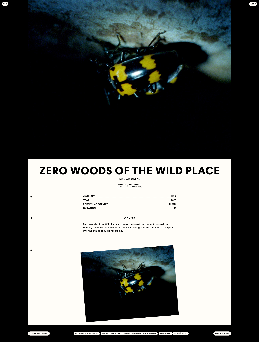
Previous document (38, 333)
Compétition (180, 333)
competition (135, 186)
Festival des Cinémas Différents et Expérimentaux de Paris (129, 333)
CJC (5, 4)
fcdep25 (121, 186)
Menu (253, 4)
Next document (222, 333)
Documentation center (86, 333)
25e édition (165, 333)
